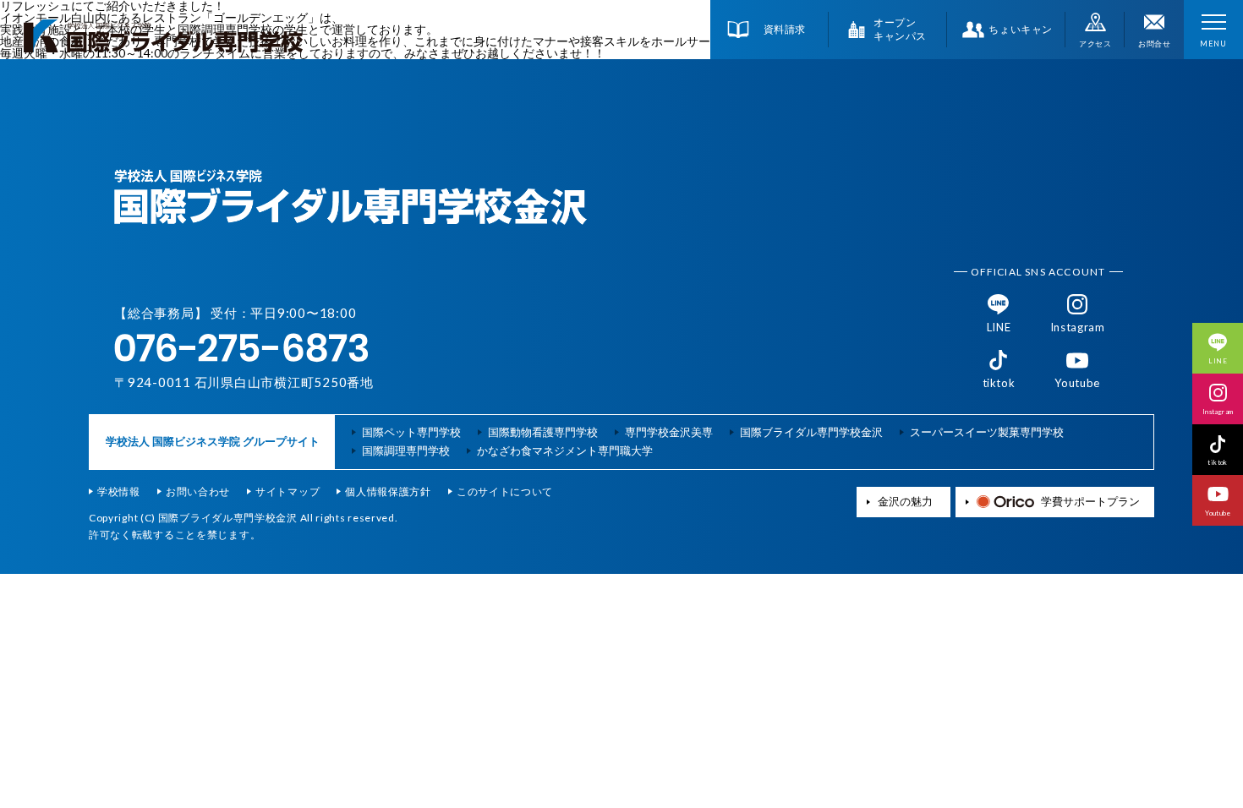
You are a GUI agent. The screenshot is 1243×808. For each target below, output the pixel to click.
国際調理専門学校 (406, 450)
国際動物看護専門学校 (543, 432)
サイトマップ (287, 492)
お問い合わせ (198, 492)
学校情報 (118, 492)
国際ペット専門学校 (411, 432)
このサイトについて (505, 492)
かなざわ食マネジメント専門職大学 (565, 450)
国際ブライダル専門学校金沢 (811, 432)
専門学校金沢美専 (669, 432)
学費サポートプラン (1090, 501)
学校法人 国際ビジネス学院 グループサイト (213, 441)
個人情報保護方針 (388, 492)
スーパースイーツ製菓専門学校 (987, 432)
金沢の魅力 (905, 501)
